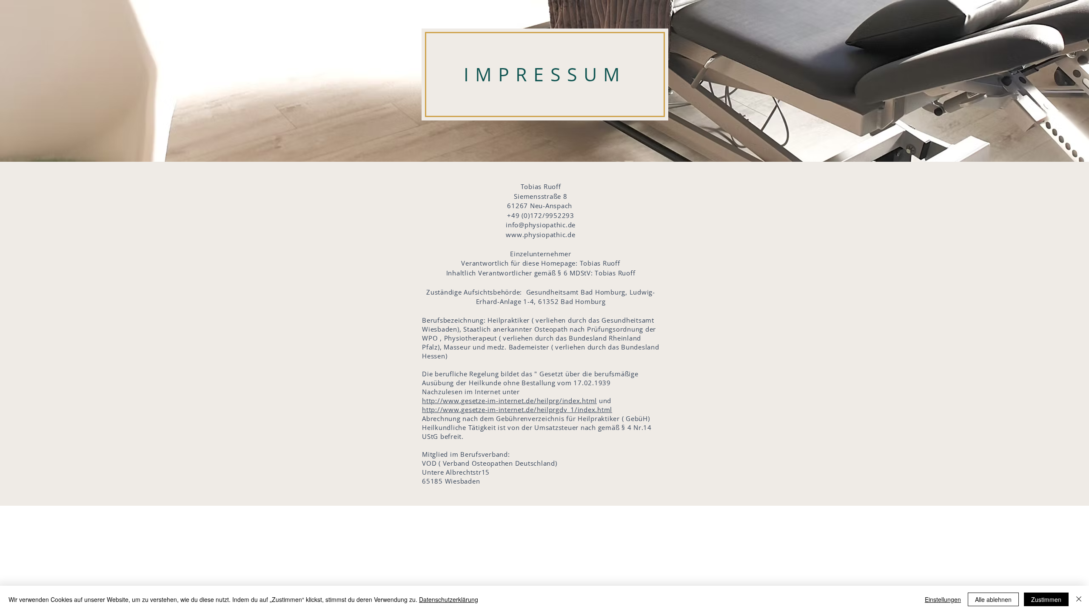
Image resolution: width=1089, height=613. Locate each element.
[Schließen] (1079, 599)
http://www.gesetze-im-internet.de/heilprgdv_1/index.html (517, 409)
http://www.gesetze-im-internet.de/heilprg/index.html (509, 400)
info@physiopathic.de (541, 225)
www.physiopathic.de (540, 234)
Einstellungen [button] (943, 599)
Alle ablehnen (993, 599)
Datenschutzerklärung (448, 599)
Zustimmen (1046, 599)
